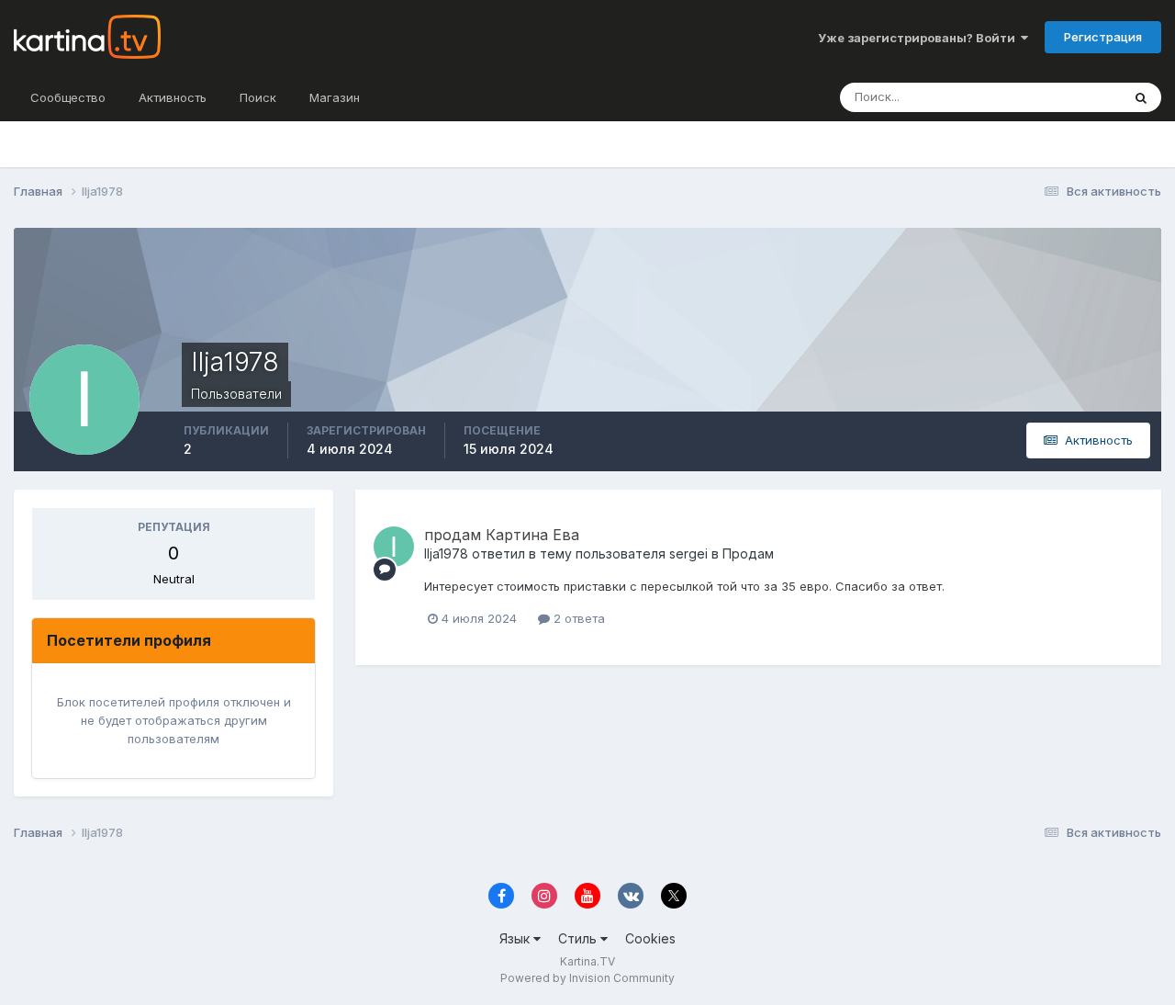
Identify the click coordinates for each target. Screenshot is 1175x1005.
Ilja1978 (446, 553)
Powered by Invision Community (587, 978)
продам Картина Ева (501, 534)
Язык (516, 938)
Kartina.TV (587, 961)
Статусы (1073, 97)
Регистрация (1103, 36)
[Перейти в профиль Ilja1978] (394, 546)
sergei (688, 553)
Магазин (334, 97)
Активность (173, 97)
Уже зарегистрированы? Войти (919, 37)
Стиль (579, 938)
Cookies (650, 938)
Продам (748, 553)
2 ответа (577, 618)
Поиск (258, 97)
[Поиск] (1141, 97)
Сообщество (68, 97)
